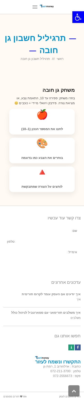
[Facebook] (78, 347)
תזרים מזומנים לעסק (70, 396)
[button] (78, 17)
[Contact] (71, 347)
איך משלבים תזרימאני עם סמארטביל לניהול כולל (46, 312)
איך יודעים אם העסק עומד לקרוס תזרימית (51, 294)
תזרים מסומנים (11, 396)
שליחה (69, 263)
